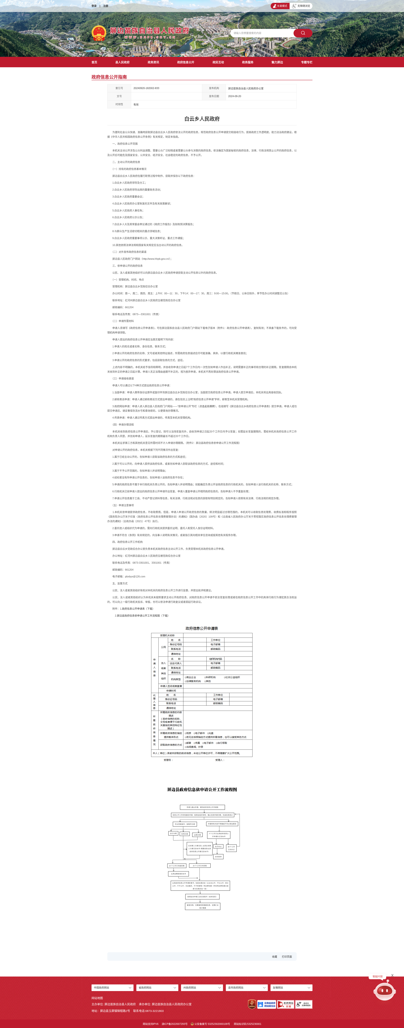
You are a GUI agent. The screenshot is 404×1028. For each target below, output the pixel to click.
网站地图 (97, 998)
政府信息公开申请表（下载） (138, 608)
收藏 (274, 956)
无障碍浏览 (303, 6)
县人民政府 (122, 62)
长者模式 (282, 6)
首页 (94, 62)
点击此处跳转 (207, 406)
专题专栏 (306, 62)
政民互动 (218, 62)
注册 (105, 6)
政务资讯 (153, 62)
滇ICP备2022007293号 (175, 1024)
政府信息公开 (185, 62)
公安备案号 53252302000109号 (212, 1024)
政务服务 (247, 62)
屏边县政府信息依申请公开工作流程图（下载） (143, 615)
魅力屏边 (277, 62)
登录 (94, 6)
